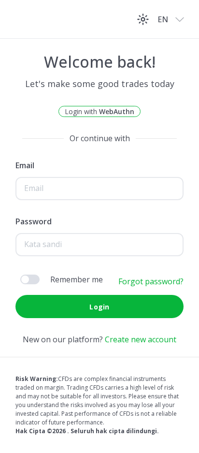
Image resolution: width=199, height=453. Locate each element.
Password (33, 221)
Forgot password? (151, 281)
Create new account (140, 339)
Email (24, 165)
